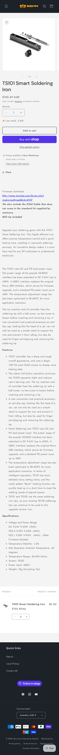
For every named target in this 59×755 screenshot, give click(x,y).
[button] (6, 6)
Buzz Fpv (17, 738)
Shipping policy (46, 743)
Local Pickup (12, 663)
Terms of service (30, 743)
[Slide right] (36, 76)
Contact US (12, 670)
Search (9, 656)
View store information (17, 163)
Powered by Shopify (30, 738)
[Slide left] (22, 76)
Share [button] (8, 172)
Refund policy (47, 738)
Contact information (31, 748)
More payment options (29, 147)
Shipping (18, 101)
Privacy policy (14, 743)
